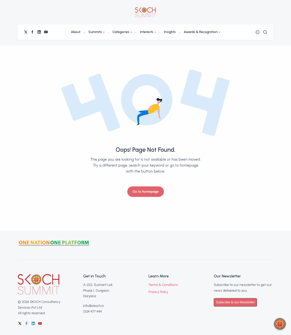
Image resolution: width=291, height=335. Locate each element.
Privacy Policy (158, 292)
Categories (120, 32)
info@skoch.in (93, 306)
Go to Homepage (145, 192)
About (75, 32)
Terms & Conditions (163, 285)
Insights (170, 32)
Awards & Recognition (201, 32)
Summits (95, 32)
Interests (146, 32)
